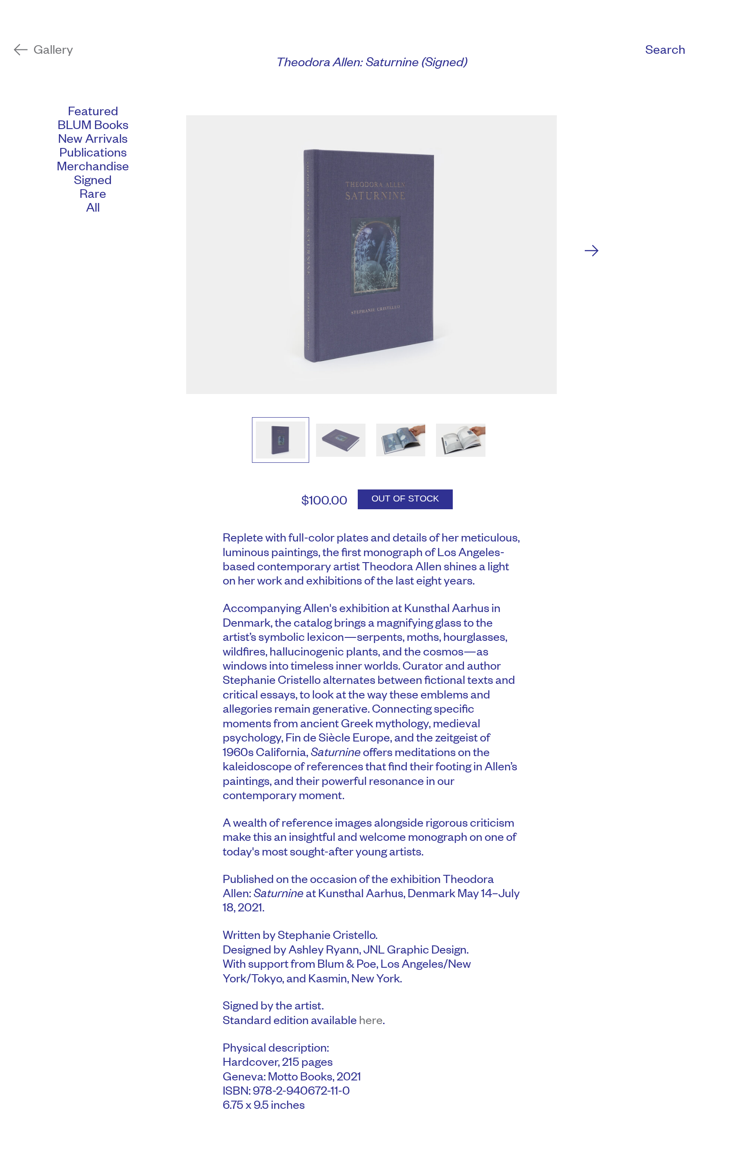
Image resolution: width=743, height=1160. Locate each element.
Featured (93, 110)
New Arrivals (93, 138)
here (371, 1019)
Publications (93, 151)
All (93, 206)
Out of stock (405, 498)
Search (665, 49)
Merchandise (93, 165)
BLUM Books (93, 124)
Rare (93, 193)
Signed (93, 179)
